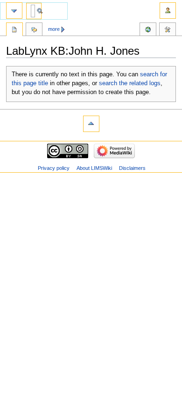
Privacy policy (54, 168)
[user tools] (168, 10)
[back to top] (91, 124)
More (54, 29)
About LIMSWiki (94, 168)
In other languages (148, 30)
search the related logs (130, 83)
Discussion (34, 30)
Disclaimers (132, 168)
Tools (167, 30)
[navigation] (14, 10)
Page (14, 30)
